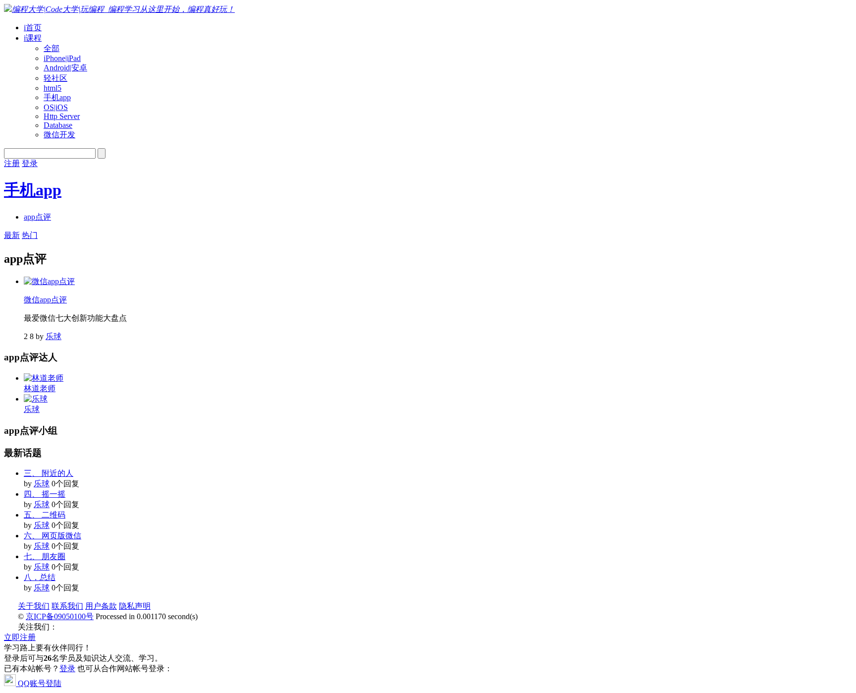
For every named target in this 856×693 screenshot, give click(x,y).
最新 (12, 235)
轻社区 (55, 78)
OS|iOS (56, 107)
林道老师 (39, 388)
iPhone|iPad (62, 58)
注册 (12, 163)
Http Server (62, 116)
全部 (51, 48)
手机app (57, 97)
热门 (30, 235)
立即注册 (20, 637)
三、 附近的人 (48, 473)
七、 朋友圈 (44, 556)
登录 (30, 163)
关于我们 (34, 606)
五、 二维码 (44, 515)
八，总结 (39, 577)
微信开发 (59, 134)
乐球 (53, 336)
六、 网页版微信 (52, 535)
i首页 (33, 27)
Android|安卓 (65, 67)
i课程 (33, 38)
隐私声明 (135, 606)
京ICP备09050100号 (60, 616)
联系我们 (67, 606)
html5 (52, 88)
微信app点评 (45, 299)
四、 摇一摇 (44, 494)
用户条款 (101, 606)
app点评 (37, 217)
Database (58, 125)
